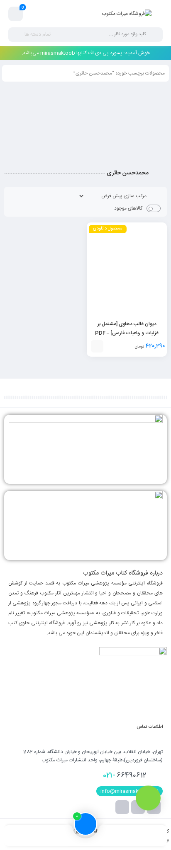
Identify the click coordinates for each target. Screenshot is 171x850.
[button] (97, 346)
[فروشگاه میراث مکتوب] (126, 14)
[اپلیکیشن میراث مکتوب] (85, 449)
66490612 (125, 775)
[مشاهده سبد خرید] (16, 14)
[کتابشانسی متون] (85, 525)
